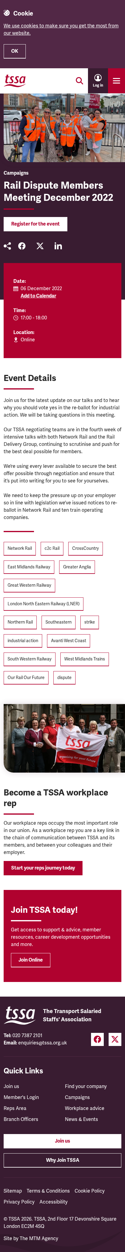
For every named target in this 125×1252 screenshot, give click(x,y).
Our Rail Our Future (26, 677)
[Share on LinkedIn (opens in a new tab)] (58, 246)
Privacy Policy (19, 1202)
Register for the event (35, 224)
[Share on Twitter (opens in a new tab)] (40, 246)
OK (14, 51)
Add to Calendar (38, 296)
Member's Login (21, 1097)
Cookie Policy (90, 1191)
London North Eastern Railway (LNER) (43, 603)
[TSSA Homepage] (15, 80)
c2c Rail (52, 548)
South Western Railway (30, 659)
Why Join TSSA (62, 1160)
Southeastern (59, 622)
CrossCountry (85, 548)
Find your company (86, 1086)
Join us (11, 1086)
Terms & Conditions (48, 1191)
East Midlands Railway (29, 567)
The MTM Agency (39, 1239)
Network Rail (20, 548)
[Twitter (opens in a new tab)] (115, 1039)
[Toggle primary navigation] (116, 80)
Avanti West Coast (68, 640)
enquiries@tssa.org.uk (42, 1043)
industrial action (23, 640)
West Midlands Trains (84, 659)
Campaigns (77, 1097)
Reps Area (15, 1108)
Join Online (31, 960)
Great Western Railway (29, 585)
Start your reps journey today (43, 868)
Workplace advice (84, 1108)
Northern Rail (20, 622)
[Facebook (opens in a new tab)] (97, 1039)
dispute (64, 677)
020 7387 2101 (27, 1036)
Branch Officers (21, 1119)
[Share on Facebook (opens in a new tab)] (22, 246)
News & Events (81, 1119)
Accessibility (53, 1202)
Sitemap (13, 1191)
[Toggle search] (79, 80)
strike (89, 622)
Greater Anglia (77, 567)
